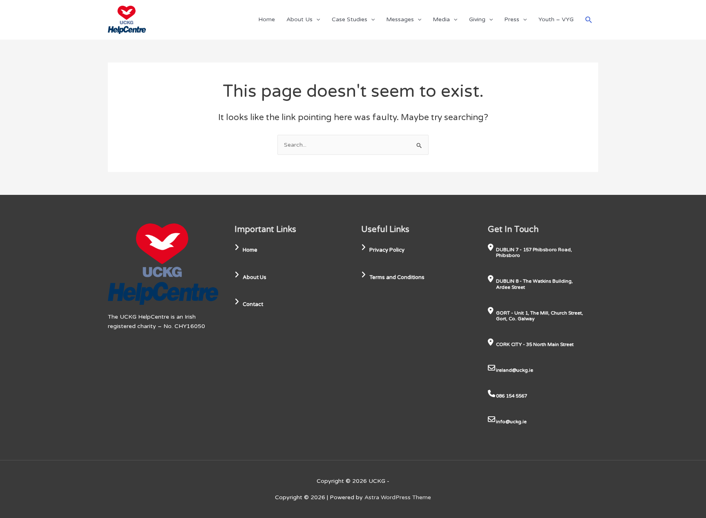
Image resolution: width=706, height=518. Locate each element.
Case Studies (349, 19)
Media (441, 19)
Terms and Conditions (396, 277)
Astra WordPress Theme (397, 497)
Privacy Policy (386, 250)
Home (266, 19)
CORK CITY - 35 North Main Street (535, 344)
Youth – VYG (556, 19)
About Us (299, 19)
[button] (316, 19)
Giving (477, 19)
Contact (253, 304)
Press (511, 19)
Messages (400, 19)
